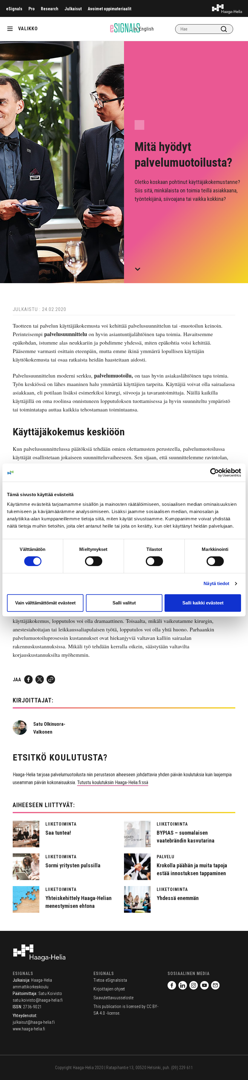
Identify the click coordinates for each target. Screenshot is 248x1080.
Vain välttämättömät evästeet (45, 602)
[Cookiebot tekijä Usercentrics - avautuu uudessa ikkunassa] (214, 472)
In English (143, 29)
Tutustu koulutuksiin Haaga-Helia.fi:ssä (112, 782)
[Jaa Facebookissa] (28, 679)
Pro (31, 8)
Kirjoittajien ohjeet (109, 989)
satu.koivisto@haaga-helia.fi (38, 1000)
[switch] (93, 561)
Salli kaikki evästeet (203, 602)
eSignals (14, 8)
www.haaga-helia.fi (29, 1028)
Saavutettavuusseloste (113, 997)
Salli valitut (124, 602)
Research (49, 8)
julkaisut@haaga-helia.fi (34, 1022)
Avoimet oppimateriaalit (109, 8)
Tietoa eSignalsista (110, 980)
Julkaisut (73, 8)
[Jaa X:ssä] (39, 679)
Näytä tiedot (216, 583)
